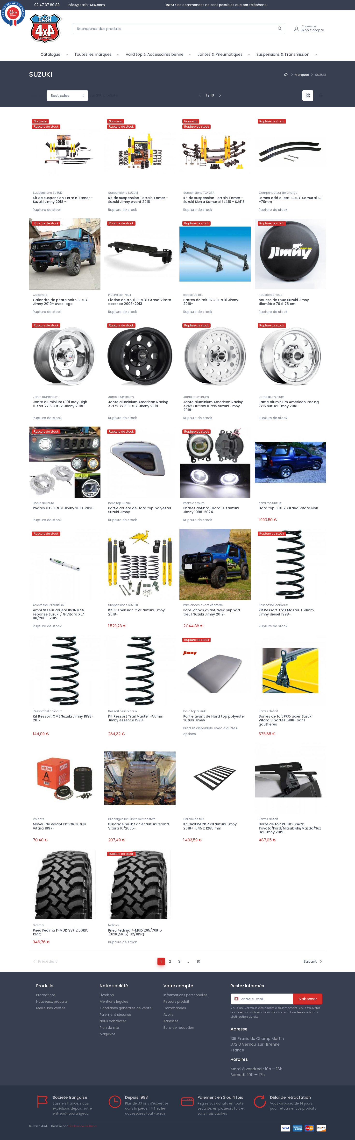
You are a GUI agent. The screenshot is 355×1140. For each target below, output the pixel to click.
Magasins (107, 1034)
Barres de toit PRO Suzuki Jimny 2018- (210, 301)
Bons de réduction (178, 1027)
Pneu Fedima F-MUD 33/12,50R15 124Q (60, 932)
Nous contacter (113, 1021)
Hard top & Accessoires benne (155, 54)
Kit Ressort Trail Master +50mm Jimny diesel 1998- (286, 612)
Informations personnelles (185, 995)
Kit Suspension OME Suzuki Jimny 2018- (136, 612)
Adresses (170, 1021)
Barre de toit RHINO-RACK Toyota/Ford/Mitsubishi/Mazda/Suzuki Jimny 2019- (290, 828)
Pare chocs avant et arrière (203, 605)
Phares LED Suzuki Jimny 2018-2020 (63, 508)
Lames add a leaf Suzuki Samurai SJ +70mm (290, 199)
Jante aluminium (45, 397)
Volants (38, 819)
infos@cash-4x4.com (86, 4)
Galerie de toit (193, 819)
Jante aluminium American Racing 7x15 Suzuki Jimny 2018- (289, 404)
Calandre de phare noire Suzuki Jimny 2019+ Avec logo (60, 301)
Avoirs (168, 1014)
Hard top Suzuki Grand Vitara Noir (288, 508)
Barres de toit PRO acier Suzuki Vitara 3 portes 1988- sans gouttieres (285, 720)
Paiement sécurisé (115, 1014)
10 (198, 961)
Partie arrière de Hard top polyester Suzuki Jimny (139, 510)
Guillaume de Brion (82, 1126)
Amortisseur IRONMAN (48, 605)
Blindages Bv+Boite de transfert (131, 819)
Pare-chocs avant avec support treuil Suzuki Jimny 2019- (211, 612)
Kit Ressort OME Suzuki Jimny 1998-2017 (63, 718)
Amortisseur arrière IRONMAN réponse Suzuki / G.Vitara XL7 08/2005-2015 (58, 614)
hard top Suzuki (119, 503)
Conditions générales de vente (126, 1008)
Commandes (174, 1008)
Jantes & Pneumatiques (220, 54)
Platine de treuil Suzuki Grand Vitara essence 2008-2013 (139, 301)
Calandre (40, 295)
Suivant (310, 961)
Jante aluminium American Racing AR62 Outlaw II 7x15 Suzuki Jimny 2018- (213, 406)
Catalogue (50, 54)
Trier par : (37, 95)
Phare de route (43, 503)
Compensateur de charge (278, 193)
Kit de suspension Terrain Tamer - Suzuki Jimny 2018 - (63, 199)
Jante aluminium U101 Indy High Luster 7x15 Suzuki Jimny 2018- (60, 404)
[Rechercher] (279, 28)
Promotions (46, 995)
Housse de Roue (270, 295)
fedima (38, 925)
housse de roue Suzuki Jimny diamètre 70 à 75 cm (284, 301)
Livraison (107, 995)
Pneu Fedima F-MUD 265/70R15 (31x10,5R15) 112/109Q (135, 932)
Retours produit (176, 1001)
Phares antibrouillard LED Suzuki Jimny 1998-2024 (211, 510)
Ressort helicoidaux (273, 605)
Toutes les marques (93, 54)
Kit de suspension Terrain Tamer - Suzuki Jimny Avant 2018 (138, 199)
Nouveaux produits (52, 1001)
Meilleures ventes (50, 1008)
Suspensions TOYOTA (198, 193)
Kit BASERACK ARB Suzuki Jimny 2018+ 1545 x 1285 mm (210, 826)
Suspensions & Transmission (282, 54)
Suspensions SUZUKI (48, 193)
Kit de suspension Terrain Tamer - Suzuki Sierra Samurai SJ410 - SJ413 (214, 199)
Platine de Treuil (119, 295)
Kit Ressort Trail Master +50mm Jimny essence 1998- (135, 718)
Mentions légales (114, 1001)
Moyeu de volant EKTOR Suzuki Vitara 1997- (59, 826)
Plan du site (109, 1027)
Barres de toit (193, 295)
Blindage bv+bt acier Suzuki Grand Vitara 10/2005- (138, 826)
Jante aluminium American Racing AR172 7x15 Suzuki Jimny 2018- (138, 404)
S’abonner (308, 998)
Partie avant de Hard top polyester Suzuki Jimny (214, 718)
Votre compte (178, 986)
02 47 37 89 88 (47, 4)
